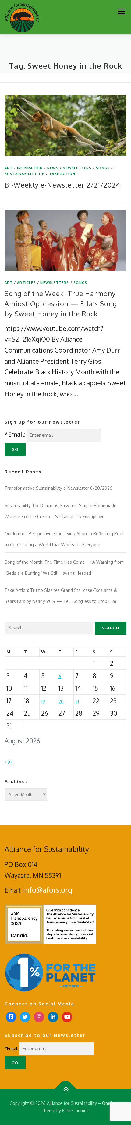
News (52, 168)
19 (43, 701)
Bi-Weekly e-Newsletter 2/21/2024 (62, 184)
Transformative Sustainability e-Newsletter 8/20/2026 (58, 488)
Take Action (62, 174)
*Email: (15, 434)
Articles (26, 282)
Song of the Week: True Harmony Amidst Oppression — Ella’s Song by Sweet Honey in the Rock (61, 303)
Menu (121, 11)
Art (9, 168)
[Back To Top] (65, 1089)
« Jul (9, 761)
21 (77, 701)
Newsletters (77, 168)
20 (61, 701)
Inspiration (30, 168)
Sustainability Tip (25, 174)
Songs (103, 168)
